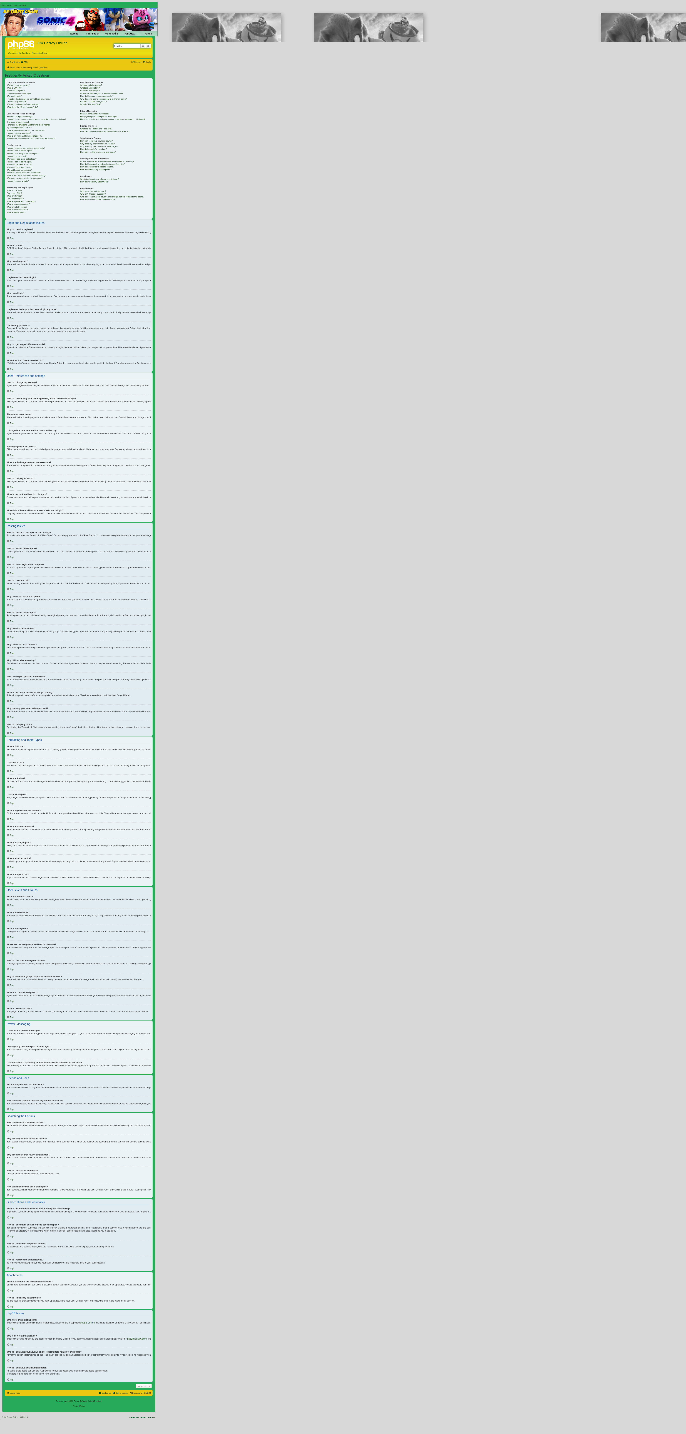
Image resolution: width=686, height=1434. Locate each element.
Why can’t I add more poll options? (21, 159)
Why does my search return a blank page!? (99, 146)
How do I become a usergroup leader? (96, 96)
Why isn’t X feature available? (93, 194)
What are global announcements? (21, 201)
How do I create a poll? (17, 156)
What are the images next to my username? (26, 130)
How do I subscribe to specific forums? (97, 167)
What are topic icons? (16, 212)
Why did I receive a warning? (19, 170)
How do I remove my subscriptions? (95, 170)
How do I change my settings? (20, 117)
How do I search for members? (93, 149)
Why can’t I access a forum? (19, 164)
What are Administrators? (91, 85)
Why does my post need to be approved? (25, 178)
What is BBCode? (14, 190)
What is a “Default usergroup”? (93, 102)
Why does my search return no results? (97, 144)
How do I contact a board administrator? (97, 199)
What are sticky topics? (17, 207)
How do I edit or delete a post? (20, 151)
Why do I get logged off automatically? (23, 104)
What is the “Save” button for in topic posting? (26, 175)
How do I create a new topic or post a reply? (26, 148)
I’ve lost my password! (16, 102)
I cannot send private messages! (94, 114)
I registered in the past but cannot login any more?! (29, 99)
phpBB (69, 1401)
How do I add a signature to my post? (23, 153)
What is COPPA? (14, 88)
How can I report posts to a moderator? (24, 173)
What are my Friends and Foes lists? (96, 129)
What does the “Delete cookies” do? (22, 107)
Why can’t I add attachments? (20, 167)
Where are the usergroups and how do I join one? (101, 93)
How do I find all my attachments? (94, 182)
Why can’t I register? (16, 90)
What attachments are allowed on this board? (99, 179)
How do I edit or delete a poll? (19, 162)
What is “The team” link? (90, 104)
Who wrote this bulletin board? (93, 191)
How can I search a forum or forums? (96, 141)
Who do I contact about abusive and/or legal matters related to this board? (112, 197)
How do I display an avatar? (19, 133)
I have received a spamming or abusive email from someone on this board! (112, 119)
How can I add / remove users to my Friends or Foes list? (105, 131)
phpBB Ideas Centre (137, 1339)
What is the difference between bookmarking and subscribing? (107, 161)
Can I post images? (15, 199)
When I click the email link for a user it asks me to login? (31, 138)
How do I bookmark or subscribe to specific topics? (102, 164)
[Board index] (21, 44)
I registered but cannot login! (19, 93)
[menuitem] (24, 62)
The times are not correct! (18, 122)
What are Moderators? (90, 88)
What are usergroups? (90, 90)
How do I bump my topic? (18, 181)
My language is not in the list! (19, 127)
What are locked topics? (17, 210)
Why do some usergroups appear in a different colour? (103, 99)
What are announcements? (18, 204)
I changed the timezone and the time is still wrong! (28, 125)
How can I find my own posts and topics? (98, 152)
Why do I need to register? (18, 85)
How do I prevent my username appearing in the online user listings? (36, 119)
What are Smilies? (14, 196)
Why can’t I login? (14, 96)
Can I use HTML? (14, 193)
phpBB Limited (87, 1323)
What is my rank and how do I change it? (24, 136)
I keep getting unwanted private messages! (98, 117)
